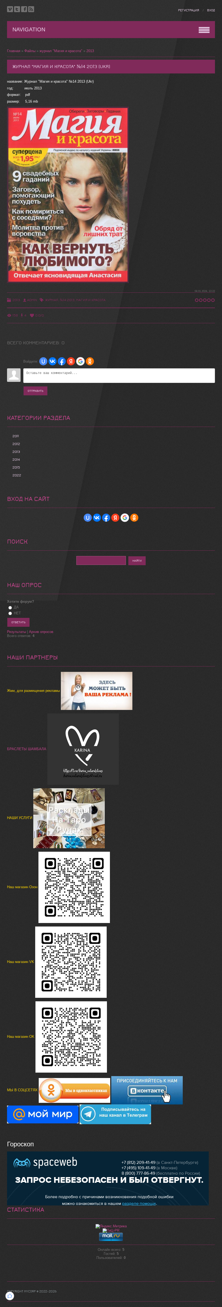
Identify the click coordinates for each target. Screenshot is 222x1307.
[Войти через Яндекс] (71, 361)
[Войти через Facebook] (62, 361)
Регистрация (188, 10)
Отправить (35, 390)
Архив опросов (41, 632)
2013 (90, 51)
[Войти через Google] (80, 361)
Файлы (29, 51)
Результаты (16, 632)
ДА (16, 607)
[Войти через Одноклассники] (90, 361)
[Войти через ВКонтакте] (52, 361)
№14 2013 (67, 300)
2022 (16, 475)
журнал (51, 300)
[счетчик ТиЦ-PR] (111, 1230)
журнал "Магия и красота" (61, 51)
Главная (13, 51)
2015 (16, 467)
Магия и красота (91, 300)
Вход (211, 10)
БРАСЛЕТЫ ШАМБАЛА (27, 749)
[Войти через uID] (43, 361)
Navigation (28, 29)
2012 (16, 444)
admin (32, 300)
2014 (16, 460)
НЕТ (17, 613)
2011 (15, 436)
